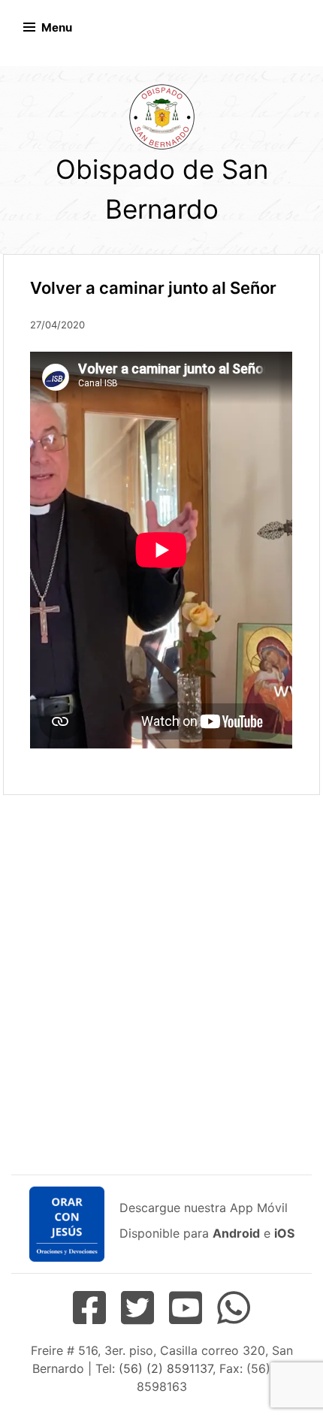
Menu (56, 27)
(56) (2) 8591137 (166, 1368)
